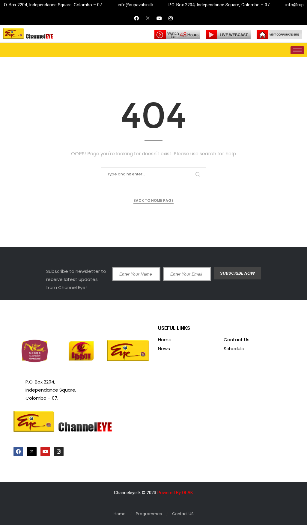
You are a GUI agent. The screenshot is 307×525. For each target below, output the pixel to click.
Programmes (149, 514)
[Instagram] (170, 18)
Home (164, 339)
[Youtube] (159, 18)
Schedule (234, 348)
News (164, 348)
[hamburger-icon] (297, 50)
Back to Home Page (153, 200)
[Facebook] (136, 18)
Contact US (183, 514)
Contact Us (236, 339)
